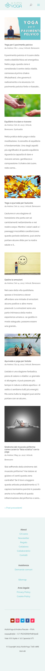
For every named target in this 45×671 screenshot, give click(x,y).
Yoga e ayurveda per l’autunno (18, 203)
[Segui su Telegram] (22, 621)
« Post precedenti (13, 508)
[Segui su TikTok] (32, 621)
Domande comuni (23, 569)
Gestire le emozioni (13, 280)
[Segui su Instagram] (18, 621)
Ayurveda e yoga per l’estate (17, 361)
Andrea (10, 48)
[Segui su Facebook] (28, 621)
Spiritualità (18, 129)
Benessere (35, 48)
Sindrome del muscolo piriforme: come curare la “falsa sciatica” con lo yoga (21, 449)
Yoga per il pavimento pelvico (18, 45)
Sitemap (22, 579)
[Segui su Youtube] (12, 621)
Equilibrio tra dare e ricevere (17, 121)
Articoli (27, 48)
